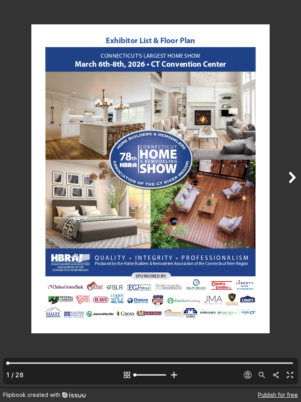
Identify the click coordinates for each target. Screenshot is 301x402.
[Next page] (291, 193)
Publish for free (278, 394)
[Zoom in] (174, 375)
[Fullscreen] (290, 375)
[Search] (262, 375)
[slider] (150, 375)
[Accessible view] (247, 375)
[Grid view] (127, 375)
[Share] (276, 375)
